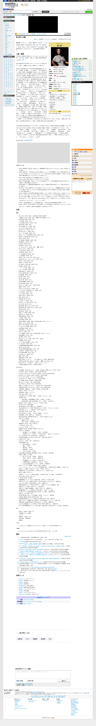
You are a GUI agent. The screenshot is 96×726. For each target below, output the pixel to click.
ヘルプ (91, 0)
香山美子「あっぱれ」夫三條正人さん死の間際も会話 (32, 552)
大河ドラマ (21, 418)
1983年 (64, 189)
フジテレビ (43, 188)
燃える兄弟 (21, 411)
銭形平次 (52, 106)
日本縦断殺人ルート (27, 460)
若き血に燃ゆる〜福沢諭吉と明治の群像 (28, 453)
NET (39, 437)
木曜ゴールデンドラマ (24, 481)
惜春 (20, 297)
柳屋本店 (21, 516)
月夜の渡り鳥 (27, 236)
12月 (49, 173)
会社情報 (58, 701)
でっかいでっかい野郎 (24, 326)
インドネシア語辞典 (75, 709)
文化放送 (29, 525)
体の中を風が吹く (27, 444)
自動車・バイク (8, 30)
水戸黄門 (21, 397)
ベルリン (58, 168)
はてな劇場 (21, 380)
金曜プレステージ (23, 500)
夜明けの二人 (22, 314)
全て (5, 22)
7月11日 (66, 168)
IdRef (25, 603)
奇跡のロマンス (22, 486)
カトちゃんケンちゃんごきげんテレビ (27, 531)
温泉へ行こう (22, 493)
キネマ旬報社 (50, 543)
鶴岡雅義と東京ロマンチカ (62, 188)
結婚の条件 (25, 449)
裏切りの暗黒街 (22, 321)
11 (44, 200)
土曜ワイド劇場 (22, 454)
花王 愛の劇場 (22, 442)
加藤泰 (38, 115)
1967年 (20, 168)
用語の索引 (33, 33)
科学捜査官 (21, 414)
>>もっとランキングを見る (86, 175)
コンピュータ (8, 27)
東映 (37, 57)
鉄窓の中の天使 (33, 481)
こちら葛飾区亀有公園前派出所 (33, 184)
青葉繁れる (21, 423)
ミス (32, 63)
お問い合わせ (45, 700)
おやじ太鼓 (52, 104)
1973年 (49, 189)
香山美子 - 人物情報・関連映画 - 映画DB (33, 543)
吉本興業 (37, 48)
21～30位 (85, 151)
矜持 (75, 158)
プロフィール (22, 578)
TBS (31, 382)
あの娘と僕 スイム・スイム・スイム (27, 259)
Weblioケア (73, 714)
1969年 (54, 173)
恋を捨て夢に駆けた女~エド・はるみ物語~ (28, 495)
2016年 (20, 193)
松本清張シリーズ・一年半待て (30, 433)
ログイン (80, 0)
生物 (6, 47)
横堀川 (20, 286)
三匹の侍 (21, 243)
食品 (6, 49)
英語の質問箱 (8, 101)
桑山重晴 (43, 639)
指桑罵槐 (35, 639)
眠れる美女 (52, 96)
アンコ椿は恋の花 (23, 254)
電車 (6, 28)
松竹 (27, 68)
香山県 (74, 87)
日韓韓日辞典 (32, 0)
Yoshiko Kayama (22, 585)
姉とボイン (76, 156)
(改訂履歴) (35, 692)
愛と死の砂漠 (22, 406)
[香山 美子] (60, 65)
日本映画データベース (29, 580)
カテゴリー (44, 33)
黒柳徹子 (39, 206)
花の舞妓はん (22, 241)
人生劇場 (21, 345)
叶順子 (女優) (76, 79)
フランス (34, 601)
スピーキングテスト (9, 104)
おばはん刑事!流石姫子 (28, 463)
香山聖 (74, 97)
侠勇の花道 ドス (22, 271)
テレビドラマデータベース (30, 589)
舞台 (64, 82)
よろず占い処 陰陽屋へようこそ (26, 503)
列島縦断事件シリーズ (24, 479)
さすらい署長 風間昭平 (24, 505)
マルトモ (21, 514)
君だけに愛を (22, 476)
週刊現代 (37, 193)
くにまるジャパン (23, 525)
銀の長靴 (21, 298)
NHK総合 (42, 370)
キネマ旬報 (36, 359)
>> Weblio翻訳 (89, 178)
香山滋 (74, 86)
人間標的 (21, 340)
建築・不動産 (8, 35)
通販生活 (21, 520)
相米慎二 (41, 134)
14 (62, 474)
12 (46, 215)
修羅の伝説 (21, 357)
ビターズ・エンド (43, 362)
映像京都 (53, 484)
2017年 (17, 140)
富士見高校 (18, 63)
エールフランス (37, 63)
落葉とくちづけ (22, 323)
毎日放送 (30, 428)
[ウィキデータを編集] (49, 597)
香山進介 (75, 103)
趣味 (6, 44)
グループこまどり (40, 56)
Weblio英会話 (8, 99)
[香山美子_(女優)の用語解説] (5, 9)
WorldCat (32, 599)
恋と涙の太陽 (22, 283)
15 (33, 511)
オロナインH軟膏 (27, 513)
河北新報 (26, 541)
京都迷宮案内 (22, 490)
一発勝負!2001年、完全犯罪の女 (30, 462)
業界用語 (7, 25)
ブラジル (33, 175)
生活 (6, 40)
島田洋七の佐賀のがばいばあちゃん (27, 361)
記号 (5, 93)
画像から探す (31, 701)
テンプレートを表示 (66, 115)
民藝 (40, 57)
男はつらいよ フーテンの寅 (25, 338)
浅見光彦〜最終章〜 (23, 497)
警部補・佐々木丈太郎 (33, 500)
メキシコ (22, 173)
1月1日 (58, 73)
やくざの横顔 (22, 333)
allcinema (26, 582)
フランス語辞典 (74, 708)
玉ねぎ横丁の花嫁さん (24, 437)
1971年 (26, 188)
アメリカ (30, 601)
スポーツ (7, 45)
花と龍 (20, 349)
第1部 (23, 399)
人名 (6, 50)
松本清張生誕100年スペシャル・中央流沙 (28, 498)
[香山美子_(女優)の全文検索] (10, 9)
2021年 (20, 204)
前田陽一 (29, 75)
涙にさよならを (22, 248)
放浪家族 (21, 428)
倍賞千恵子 (20, 80)
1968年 (20, 172)
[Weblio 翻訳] (22, 5)
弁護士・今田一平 (27, 458)
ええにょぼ (52, 109)
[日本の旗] (55, 76)
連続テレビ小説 (36, 483)
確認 (75, 171)
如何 (75, 166)
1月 (63, 173)
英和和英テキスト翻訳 (23, 669)
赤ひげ (20, 413)
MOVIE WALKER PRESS (29, 587)
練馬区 (64, 76)
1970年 (43, 80)
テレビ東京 (44, 453)
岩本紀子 (21, 592)
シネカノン (28, 359)
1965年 (38, 80)
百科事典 (19, 14)
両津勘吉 (48, 184)
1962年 (17, 68)
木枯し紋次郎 (22, 408)
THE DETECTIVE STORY (41, 531)
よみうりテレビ (50, 481)
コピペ (27, 639)
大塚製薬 (21, 513)
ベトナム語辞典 (74, 712)
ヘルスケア (7, 42)
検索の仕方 (17, 701)
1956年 (55, 84)
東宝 (30, 216)
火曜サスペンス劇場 (23, 468)
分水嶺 (20, 439)
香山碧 (74, 89)
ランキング (39, 33)
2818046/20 (54, 568)
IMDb (28, 585)
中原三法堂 (21, 518)
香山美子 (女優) (76, 66)
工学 (6, 34)
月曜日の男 (21, 387)
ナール (75, 173)
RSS (53, 717)
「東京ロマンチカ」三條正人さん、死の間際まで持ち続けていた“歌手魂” (36, 554)
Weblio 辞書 (86, 0)
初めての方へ (89, 9)
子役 (20, 57)
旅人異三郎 (21, 416)
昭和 (34, 42)
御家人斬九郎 (22, 484)
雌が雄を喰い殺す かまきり (25, 305)
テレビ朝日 (29, 454)
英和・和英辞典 (19, 0)
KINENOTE (26, 583)
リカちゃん (21, 179)
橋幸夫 (26, 87)
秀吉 (23, 421)
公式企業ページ (60, 700)
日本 (58, 76)
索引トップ (28, 33)
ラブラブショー (50, 188)
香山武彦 (75, 84)
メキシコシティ (30, 173)
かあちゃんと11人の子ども (25, 288)
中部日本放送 (30, 404)
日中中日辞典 (26, 0)
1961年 (27, 63)
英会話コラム (8, 98)
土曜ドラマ (21, 430)
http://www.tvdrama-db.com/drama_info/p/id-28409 (43, 567)
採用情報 (58, 702)
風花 (64, 97)
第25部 (23, 401)
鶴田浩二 (21, 106)
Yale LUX (29, 603)
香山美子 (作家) (76, 92)
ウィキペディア (21, 34)
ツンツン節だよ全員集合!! (24, 342)
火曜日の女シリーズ (23, 409)
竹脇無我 (43, 82)
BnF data (39, 601)
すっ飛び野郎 (22, 255)
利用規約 (16, 704)
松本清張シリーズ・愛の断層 (29, 432)
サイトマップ (17, 706)
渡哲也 (45, 106)
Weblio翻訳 (73, 704)
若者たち (21, 390)
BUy (50, 639)
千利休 (31, 421)
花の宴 (20, 309)
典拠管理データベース (42, 597)
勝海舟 (51, 107)
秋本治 (20, 184)
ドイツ (53, 168)
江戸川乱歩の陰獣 (26, 181)
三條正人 (55, 86)
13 (44, 459)
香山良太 (75, 99)
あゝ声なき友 (61, 96)
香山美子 (21, 580)
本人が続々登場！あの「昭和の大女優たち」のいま (31, 562)
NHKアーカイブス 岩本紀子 (25, 594)
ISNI (25, 599)
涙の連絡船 (21, 274)
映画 (55, 82)
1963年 (23, 72)
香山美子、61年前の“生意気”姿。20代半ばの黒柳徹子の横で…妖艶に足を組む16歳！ (40, 558)
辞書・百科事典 (13, 14)
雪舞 (24, 446)
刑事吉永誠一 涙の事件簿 (24, 502)
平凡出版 (57, 539)
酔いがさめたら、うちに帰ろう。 (57, 99)
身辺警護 (31, 488)
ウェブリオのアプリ (32, 700)
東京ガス (21, 511)
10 (47, 177)
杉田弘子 (75, 72)
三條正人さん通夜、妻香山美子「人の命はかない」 (31, 551)
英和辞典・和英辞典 (75, 702)
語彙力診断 (7, 103)
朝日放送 (59, 467)
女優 (55, 80)
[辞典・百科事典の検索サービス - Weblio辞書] (11, 4)
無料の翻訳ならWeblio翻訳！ (26, 5)
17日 (37, 172)
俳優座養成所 (38, 68)
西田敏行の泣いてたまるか (25, 470)
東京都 (61, 76)
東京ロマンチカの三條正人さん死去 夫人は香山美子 (32, 549)
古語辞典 (38, 0)
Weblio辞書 (85, 692)
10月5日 (21, 140)
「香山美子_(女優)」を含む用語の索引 (25, 683)
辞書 (5, 0)
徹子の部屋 (40, 204)
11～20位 (80, 151)
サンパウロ (38, 175)
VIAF (28, 599)
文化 (6, 39)
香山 (74, 64)
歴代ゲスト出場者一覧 (78, 69)
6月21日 (30, 168)
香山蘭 (74, 102)
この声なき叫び (22, 250)
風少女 (20, 472)
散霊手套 (20, 639)
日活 (33, 106)
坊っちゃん (21, 285)
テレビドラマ (59, 82)
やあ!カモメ (21, 440)
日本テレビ (43, 409)
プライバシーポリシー (19, 705)
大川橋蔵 (61, 125)
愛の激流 (25, 447)
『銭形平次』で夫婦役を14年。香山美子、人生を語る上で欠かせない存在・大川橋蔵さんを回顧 (43, 546)
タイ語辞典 (73, 710)
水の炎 (20, 404)
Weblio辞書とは (18, 700)
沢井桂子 (65, 172)
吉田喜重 (28, 72)
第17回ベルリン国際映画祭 (39, 168)
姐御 (20, 355)
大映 (35, 350)
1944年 (55, 73)
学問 (6, 37)
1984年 (48, 127)
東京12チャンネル (48, 416)
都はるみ (20, 92)
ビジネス (7, 23)
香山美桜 (75, 95)
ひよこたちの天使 (27, 451)
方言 (6, 52)
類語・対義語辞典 (11, 0)
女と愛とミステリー (23, 491)
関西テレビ (32, 406)
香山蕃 (74, 100)
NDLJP (49, 568)
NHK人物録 (26, 590)
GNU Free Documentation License (37, 691)
